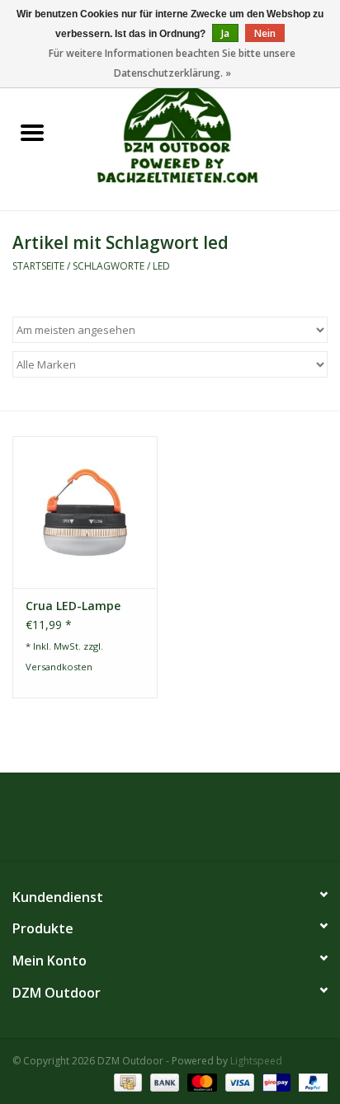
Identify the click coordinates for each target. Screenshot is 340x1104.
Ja (225, 33)
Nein (265, 33)
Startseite (38, 266)
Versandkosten (59, 666)
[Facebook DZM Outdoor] (155, 823)
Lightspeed (256, 1061)
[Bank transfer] (163, 1081)
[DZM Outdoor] (202, 133)
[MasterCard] (200, 1081)
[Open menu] (32, 131)
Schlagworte (108, 266)
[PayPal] (310, 1081)
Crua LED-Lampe (73, 605)
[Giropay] (275, 1081)
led (161, 266)
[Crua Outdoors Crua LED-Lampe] (85, 512)
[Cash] (126, 1081)
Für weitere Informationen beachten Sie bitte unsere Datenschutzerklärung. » (172, 63)
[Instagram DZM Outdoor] (185, 823)
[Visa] (238, 1081)
